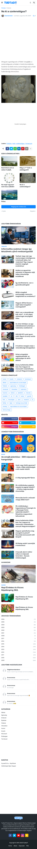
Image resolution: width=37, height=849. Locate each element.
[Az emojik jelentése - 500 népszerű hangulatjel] (18, 443)
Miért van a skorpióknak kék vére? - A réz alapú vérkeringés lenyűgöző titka (24, 315)
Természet (4, 739)
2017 (18, 638)
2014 (18, 646)
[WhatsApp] (15, 148)
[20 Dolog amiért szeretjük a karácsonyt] (7, 544)
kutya (22, 396)
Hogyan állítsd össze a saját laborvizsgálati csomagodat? (24, 305)
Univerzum (28, 143)
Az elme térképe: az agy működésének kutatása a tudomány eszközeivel (25, 326)
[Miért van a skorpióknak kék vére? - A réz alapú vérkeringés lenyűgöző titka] (7, 315)
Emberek (3, 718)
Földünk (5, 386)
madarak (26, 399)
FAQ (27, 846)
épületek (20, 393)
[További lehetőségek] (30, 148)
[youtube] (18, 835)
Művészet (4, 733)
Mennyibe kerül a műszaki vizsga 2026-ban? (25, 499)
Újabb (4, 211)
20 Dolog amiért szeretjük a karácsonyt (25, 544)
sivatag (5, 406)
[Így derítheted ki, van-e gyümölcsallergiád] (7, 284)
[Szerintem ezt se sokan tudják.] (9, 161)
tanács (13, 393)
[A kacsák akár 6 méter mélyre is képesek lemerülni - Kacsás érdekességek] (7, 555)
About (15, 846)
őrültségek (22, 386)
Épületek (3, 720)
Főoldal (3, 8)
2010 (18, 657)
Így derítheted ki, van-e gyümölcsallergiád (24, 284)
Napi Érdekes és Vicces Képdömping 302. (12, 588)
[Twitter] (11, 148)
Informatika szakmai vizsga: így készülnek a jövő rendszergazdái (17, 250)
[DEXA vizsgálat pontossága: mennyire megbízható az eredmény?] (7, 294)
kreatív (12, 379)
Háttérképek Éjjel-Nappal (8, 766)
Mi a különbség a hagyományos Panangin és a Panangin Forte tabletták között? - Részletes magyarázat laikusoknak (26, 511)
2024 (18, 625)
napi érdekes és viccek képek (18, 382)
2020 (18, 635)
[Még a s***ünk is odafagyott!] (28, 161)
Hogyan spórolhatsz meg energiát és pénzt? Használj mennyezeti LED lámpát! (25, 534)
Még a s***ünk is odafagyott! (26, 169)
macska (28, 393)
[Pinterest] (23, 148)
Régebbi (32, 211)
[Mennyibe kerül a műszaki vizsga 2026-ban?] (7, 499)
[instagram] (22, 835)
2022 (18, 630)
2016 (18, 641)
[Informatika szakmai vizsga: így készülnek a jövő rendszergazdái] (18, 235)
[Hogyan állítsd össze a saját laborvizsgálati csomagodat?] (7, 305)
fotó (4, 399)
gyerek (29, 396)
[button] (2, 2)
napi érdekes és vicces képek (18, 406)
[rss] (26, 835)
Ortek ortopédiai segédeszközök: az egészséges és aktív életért (23, 357)
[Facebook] (7, 148)
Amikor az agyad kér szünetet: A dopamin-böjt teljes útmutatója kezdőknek (25, 273)
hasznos (5, 393)
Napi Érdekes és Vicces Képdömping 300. (24, 608)
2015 (18, 644)
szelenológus (20, 143)
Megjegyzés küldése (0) (18, 207)
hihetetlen (14, 389)
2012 (18, 652)
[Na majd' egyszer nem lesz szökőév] (9, 178)
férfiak (4, 403)
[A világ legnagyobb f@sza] (7, 478)
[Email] (26, 148)
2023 (18, 627)
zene (19, 399)
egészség (13, 386)
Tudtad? (25, 843)
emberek (19, 379)
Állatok (3, 712)
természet (28, 379)
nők (17, 396)
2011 (18, 655)
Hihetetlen (4, 726)
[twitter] (14, 835)
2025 (18, 622)
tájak (11, 403)
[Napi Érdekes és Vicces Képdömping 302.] (18, 574)
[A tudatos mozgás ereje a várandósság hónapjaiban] (7, 347)
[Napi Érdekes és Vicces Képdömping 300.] (7, 608)
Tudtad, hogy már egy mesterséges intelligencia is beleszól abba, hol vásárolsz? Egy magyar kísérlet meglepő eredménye (25, 261)
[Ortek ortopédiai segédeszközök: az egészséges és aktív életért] (7, 357)
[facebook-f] (10, 835)
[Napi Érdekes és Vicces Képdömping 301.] (7, 598)
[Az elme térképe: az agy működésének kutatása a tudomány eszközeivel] (7, 326)
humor (4, 379)
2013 (18, 649)
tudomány (23, 389)
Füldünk (9, 8)
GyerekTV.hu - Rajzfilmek (8, 763)
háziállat (5, 396)
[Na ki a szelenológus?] (28, 178)
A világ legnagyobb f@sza (25, 478)
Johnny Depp (6, 410)
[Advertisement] (18, 39)
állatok (4, 382)
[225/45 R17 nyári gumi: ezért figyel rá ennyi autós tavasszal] (7, 336)
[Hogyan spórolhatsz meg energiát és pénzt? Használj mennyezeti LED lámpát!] (7, 534)
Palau (3, 201)
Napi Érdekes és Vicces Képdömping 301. (24, 598)
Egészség (4, 715)
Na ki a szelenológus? (25, 185)
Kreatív (3, 731)
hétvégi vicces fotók (21, 403)
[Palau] (9, 195)
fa (32, 399)
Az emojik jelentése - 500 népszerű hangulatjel (18, 458)
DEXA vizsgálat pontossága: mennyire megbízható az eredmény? (25, 294)
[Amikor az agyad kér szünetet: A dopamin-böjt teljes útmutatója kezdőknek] (7, 273)
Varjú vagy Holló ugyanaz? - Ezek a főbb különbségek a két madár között (25, 467)
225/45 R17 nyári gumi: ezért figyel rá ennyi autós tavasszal (25, 336)
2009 (18, 660)
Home (10, 846)
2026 (18, 619)
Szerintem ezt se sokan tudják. (7, 169)
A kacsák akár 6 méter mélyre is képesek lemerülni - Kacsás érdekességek (24, 555)
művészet (5, 389)
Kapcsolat (22, 846)
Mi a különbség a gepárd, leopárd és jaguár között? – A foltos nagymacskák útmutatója (25, 488)
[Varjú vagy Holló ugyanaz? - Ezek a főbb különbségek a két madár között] (7, 467)
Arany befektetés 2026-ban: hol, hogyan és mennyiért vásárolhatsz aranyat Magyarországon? (25, 368)
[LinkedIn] (19, 148)
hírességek (11, 399)
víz (11, 396)
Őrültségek (4, 736)
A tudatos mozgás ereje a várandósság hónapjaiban (25, 347)
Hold (13, 143)
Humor (3, 728)
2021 (18, 633)
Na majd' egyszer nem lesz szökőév (7, 185)
